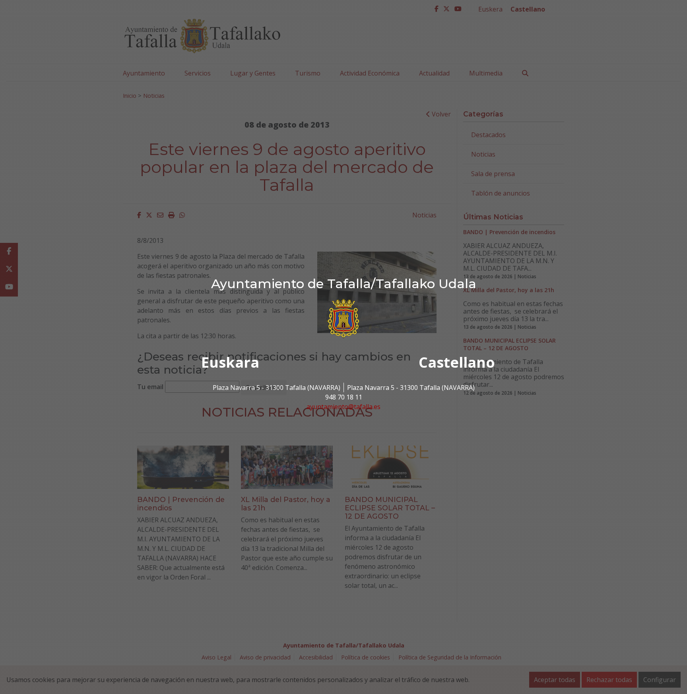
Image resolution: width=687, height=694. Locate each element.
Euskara (230, 362)
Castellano (457, 362)
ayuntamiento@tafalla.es (343, 406)
